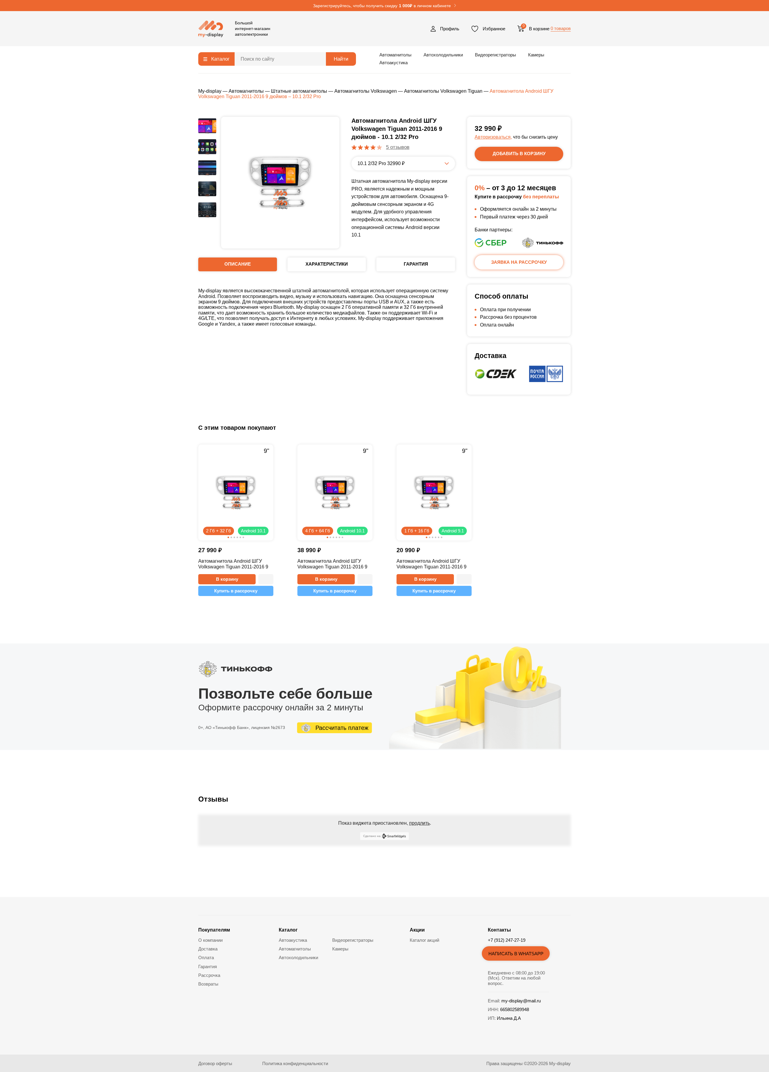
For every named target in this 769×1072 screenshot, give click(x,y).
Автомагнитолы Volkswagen (365, 91)
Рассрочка (209, 975)
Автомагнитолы (395, 54)
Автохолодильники (443, 54)
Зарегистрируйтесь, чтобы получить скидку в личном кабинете (382, 5)
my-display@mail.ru (521, 1000)
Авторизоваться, (493, 137)
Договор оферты (215, 1063)
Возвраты (208, 983)
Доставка (207, 948)
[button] (265, 579)
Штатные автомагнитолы (299, 91)
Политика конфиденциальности (295, 1063)
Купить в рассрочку (235, 590)
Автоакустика (393, 62)
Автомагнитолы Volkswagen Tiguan (443, 91)
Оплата (206, 957)
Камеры (536, 54)
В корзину (227, 579)
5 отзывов (397, 147)
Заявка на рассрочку (519, 262)
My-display (209, 91)
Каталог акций (424, 940)
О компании (210, 940)
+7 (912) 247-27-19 (506, 940)
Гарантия (207, 966)
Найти (341, 59)
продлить (419, 823)
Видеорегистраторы (495, 54)
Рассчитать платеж (341, 727)
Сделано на (372, 836)
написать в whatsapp (515, 953)
